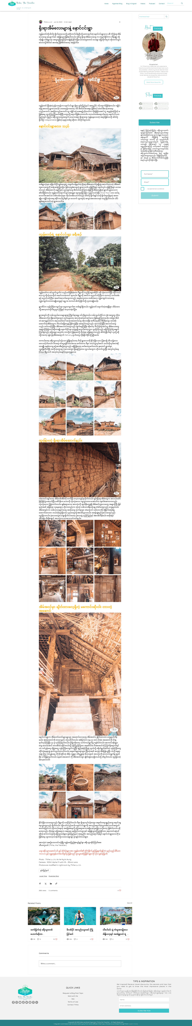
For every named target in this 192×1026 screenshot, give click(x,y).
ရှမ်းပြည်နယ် (44, 870)
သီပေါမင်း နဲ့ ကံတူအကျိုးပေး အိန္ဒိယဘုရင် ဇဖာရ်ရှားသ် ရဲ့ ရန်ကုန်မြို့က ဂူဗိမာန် (116, 932)
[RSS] (36, 1002)
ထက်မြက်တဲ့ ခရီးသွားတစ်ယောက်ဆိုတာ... (42, 932)
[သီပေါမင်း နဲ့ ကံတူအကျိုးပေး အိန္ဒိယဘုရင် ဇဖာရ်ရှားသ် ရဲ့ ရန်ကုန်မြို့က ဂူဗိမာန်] (116, 916)
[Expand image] (52, 216)
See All (129, 903)
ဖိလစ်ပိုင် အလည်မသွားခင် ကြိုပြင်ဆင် (80, 932)
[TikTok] (23, 1002)
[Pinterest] (33, 1002)
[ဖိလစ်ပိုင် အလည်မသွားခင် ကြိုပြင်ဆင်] (80, 916)
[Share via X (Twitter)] (45, 883)
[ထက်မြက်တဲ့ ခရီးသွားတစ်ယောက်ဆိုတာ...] (44, 916)
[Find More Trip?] (166, 16)
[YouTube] (20, 1002)
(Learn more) (133, 1024)
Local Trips (43, 876)
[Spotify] (30, 1002)
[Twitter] (26, 1002)
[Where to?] (182, 3)
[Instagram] (16, 1002)
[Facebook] (13, 1002)
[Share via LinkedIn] (51, 883)
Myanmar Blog (54, 876)
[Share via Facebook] (40, 883)
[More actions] (119, 22)
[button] (162, 4)
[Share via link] (56, 883)
